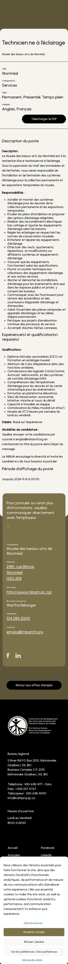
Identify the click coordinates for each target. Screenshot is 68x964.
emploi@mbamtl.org (25, 631)
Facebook (47, 848)
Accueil (12, 848)
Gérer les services (33, 923)
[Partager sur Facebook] (8, 655)
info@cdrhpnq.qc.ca (21, 798)
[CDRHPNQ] (33, 733)
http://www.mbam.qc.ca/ (29, 592)
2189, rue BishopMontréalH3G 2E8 (20, 572)
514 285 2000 (18, 618)
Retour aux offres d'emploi (34, 685)
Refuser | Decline (34, 942)
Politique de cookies (32, 960)
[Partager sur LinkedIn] (18, 655)
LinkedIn (46, 855)
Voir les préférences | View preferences (34, 951)
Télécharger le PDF (44, 119)
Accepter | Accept (34, 932)
